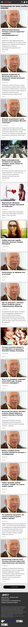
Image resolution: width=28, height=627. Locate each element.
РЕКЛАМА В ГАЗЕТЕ (5, 599)
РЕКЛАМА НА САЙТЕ (14, 597)
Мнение (3, 96)
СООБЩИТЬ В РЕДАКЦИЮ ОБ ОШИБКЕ (9, 602)
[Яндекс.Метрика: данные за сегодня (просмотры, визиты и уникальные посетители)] (9, 620)
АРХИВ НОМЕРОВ (5, 597)
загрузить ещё (14, 587)
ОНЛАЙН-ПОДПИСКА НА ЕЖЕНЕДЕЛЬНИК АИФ (11, 600)
